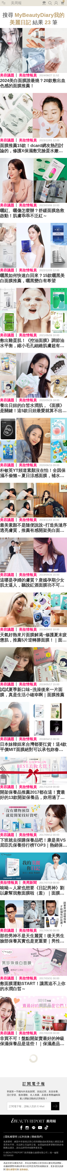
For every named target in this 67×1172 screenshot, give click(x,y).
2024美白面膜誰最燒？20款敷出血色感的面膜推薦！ (32, 83)
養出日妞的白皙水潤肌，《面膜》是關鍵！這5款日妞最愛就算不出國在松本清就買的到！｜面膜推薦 (33, 408)
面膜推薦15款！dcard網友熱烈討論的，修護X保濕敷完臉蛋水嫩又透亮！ (31, 148)
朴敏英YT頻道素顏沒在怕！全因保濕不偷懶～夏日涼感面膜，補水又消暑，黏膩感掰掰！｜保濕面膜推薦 (33, 473)
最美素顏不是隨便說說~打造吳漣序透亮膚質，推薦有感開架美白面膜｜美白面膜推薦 (33, 528)
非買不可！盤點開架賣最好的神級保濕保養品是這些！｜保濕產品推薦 (32, 1041)
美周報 (16, 3)
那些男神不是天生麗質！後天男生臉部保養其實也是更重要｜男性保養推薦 (32, 938)
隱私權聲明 (11, 1136)
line (34, 1127)
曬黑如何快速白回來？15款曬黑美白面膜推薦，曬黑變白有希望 (32, 278)
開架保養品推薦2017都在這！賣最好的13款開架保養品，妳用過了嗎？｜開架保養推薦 (32, 795)
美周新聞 (30, 882)
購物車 (62, 2)
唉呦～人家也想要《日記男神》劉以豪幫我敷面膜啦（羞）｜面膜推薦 (32, 890)
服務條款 (23, 1169)
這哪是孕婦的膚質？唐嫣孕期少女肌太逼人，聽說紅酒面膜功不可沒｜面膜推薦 (32, 583)
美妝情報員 (28, 75)
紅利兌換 (24, 1136)
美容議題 (7, 75)
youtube (40, 1127)
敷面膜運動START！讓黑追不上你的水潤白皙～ (32, 986)
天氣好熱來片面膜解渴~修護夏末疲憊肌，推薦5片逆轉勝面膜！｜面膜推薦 (33, 637)
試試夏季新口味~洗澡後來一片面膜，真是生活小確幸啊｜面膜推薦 (32, 692)
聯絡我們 (37, 1136)
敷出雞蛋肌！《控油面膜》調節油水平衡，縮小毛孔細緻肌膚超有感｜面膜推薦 (32, 343)
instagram (27, 1127)
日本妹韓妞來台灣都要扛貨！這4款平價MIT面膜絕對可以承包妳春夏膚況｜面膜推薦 (33, 747)
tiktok (46, 1127)
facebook (21, 1127)
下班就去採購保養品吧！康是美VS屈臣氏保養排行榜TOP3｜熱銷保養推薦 (33, 843)
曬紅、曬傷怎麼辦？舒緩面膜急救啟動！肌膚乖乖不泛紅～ (32, 213)
